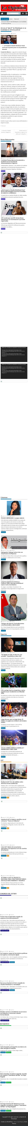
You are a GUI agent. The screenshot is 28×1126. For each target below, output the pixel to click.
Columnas (3, 532)
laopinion (14, 33)
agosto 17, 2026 (4, 1009)
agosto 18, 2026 (4, 951)
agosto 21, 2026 (5, 158)
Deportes (3, 670)
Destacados (3, 797)
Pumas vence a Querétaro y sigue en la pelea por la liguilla (21, 132)
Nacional (4, 125)
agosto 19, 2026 (5, 875)
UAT (8, 797)
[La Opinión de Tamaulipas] (14, 11)
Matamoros (8, 1052)
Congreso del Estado (5, 930)
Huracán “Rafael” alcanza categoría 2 (6, 131)
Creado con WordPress (7, 1121)
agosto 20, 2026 (5, 746)
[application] (14, 354)
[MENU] (26, 13)
